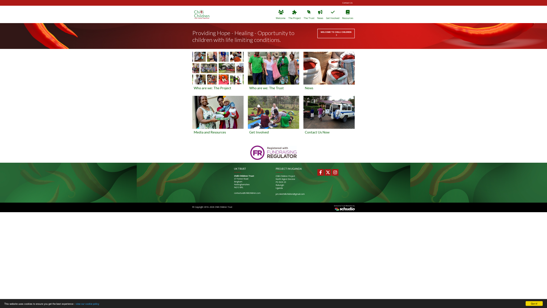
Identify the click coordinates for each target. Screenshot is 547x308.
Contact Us (347, 2)
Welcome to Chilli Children (336, 32)
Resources (347, 18)
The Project (294, 18)
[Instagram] (335, 172)
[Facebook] (320, 172)
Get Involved (332, 18)
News (320, 18)
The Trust (309, 18)
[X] (328, 172)
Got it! (534, 303)
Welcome (280, 18)
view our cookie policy (87, 303)
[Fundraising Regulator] (273, 152)
